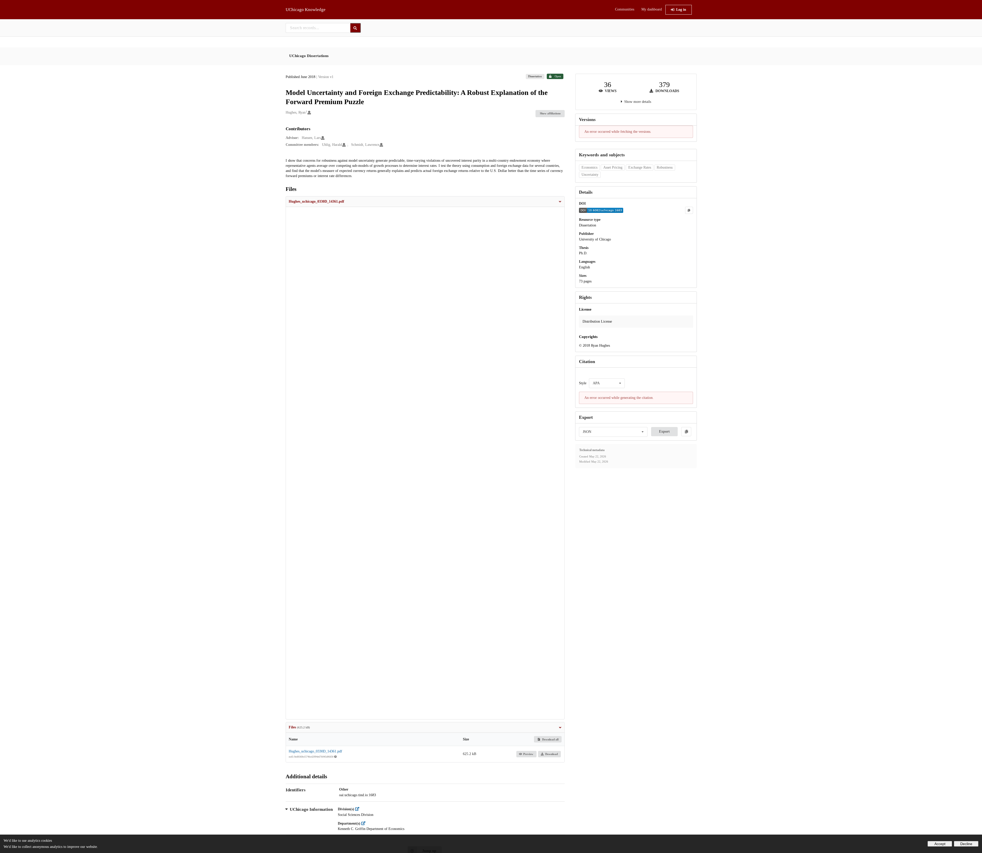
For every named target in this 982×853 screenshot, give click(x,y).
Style (582, 383)
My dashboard (651, 9)
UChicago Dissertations (309, 56)
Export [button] (664, 431)
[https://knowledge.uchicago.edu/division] (358, 809)
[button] (425, 201)
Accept (939, 844)
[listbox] (607, 383)
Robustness (665, 167)
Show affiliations (550, 113)
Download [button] (551, 754)
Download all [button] (550, 739)
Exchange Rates (639, 167)
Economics (589, 167)
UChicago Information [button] (311, 809)
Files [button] (299, 727)
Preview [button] (528, 754)
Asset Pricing (612, 167)
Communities (624, 9)
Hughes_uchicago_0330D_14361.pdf (315, 751)
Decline (966, 844)
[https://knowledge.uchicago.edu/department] (364, 823)
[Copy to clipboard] (689, 210)
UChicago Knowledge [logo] (306, 9)
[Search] (355, 28)
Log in (681, 10)
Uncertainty (590, 175)
